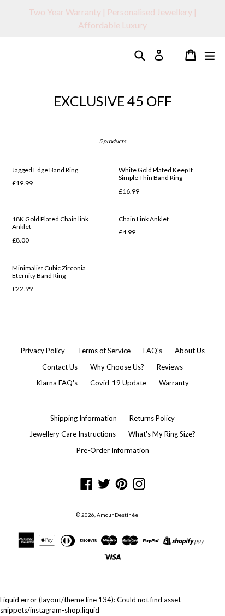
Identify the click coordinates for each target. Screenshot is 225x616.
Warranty (174, 382)
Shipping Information (83, 418)
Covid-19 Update (118, 382)
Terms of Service (104, 350)
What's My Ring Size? (162, 434)
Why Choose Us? (117, 367)
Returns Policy (152, 418)
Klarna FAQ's (57, 382)
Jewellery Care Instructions (72, 434)
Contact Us (60, 367)
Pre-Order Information (112, 450)
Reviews (170, 367)
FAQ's (152, 350)
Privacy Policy (43, 350)
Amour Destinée (117, 514)
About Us (190, 350)
